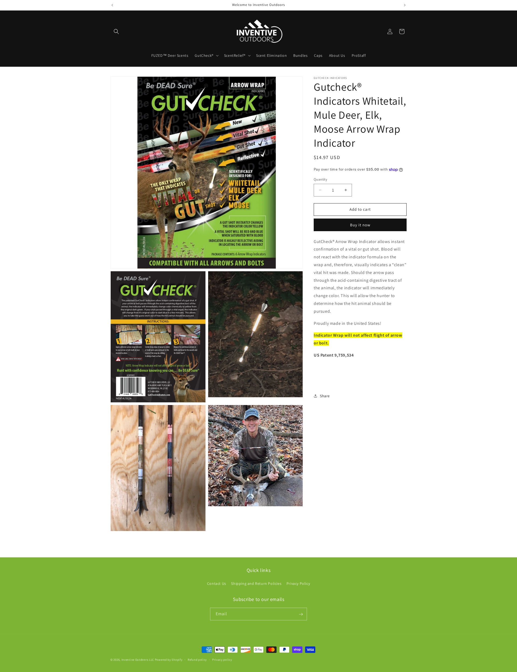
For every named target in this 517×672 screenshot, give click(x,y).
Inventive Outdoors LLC (137, 660)
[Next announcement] (405, 5)
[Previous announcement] (112, 5)
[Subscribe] (301, 614)
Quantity (320, 179)
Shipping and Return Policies (256, 583)
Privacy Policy (298, 583)
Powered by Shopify (169, 660)
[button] (116, 31)
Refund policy (197, 659)
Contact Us (216, 583)
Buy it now (360, 224)
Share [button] (325, 395)
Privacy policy (222, 659)
